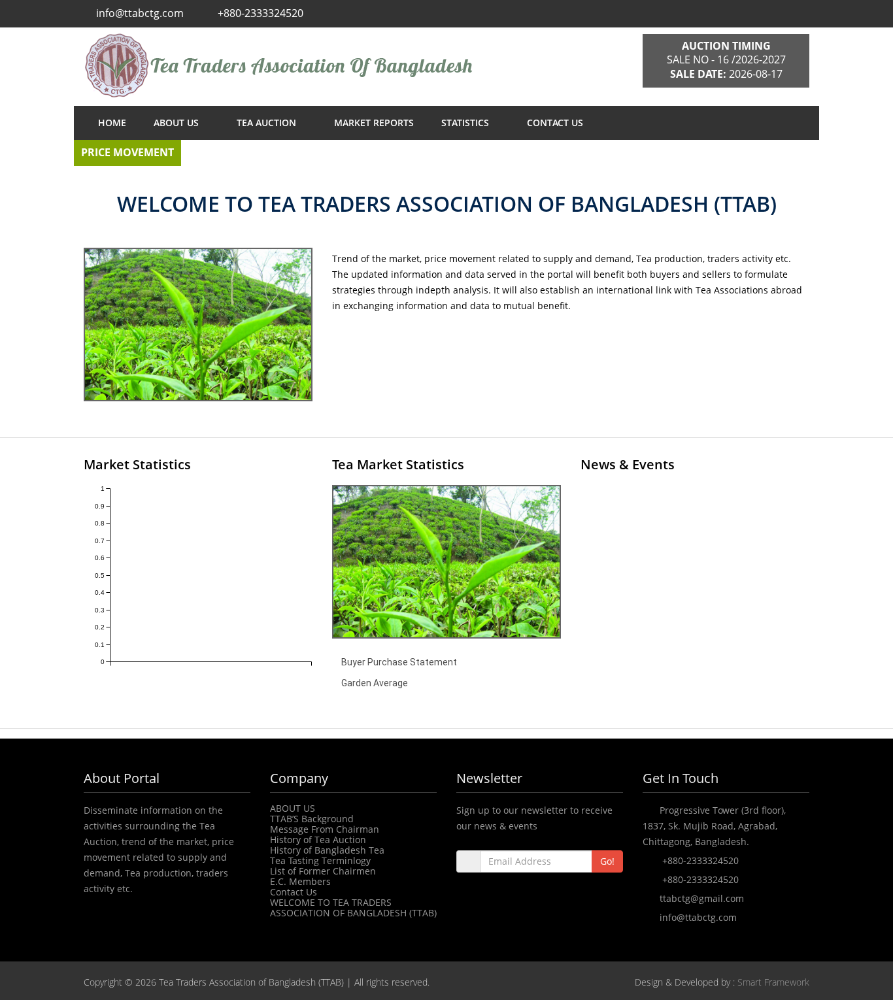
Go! (607, 861)
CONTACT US (555, 122)
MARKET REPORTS (374, 122)
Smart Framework (773, 982)
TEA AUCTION (268, 122)
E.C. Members (300, 881)
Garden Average (374, 683)
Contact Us (293, 892)
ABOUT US (177, 122)
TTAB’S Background (312, 818)
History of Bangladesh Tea (327, 850)
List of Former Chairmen (323, 871)
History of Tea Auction (318, 839)
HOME (112, 122)
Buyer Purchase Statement (399, 662)
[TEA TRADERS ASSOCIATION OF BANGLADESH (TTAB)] (353, 65)
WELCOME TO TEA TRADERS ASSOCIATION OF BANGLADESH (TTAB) (353, 907)
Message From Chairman (324, 829)
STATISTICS (466, 122)
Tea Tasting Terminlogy (320, 860)
